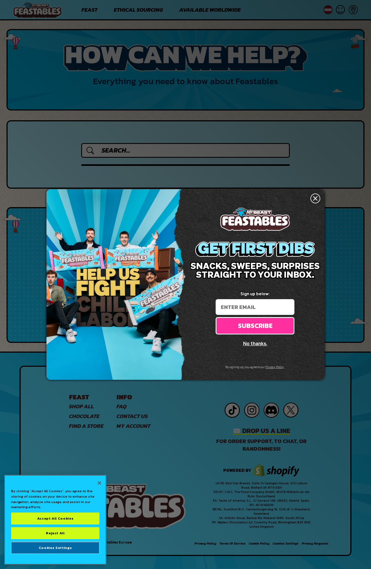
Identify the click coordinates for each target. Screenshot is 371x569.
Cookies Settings (55, 547)
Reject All (55, 533)
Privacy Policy (274, 367)
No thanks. (255, 343)
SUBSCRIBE (255, 325)
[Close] (99, 483)
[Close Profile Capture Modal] (315, 198)
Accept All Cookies (55, 518)
